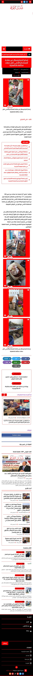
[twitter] (24, 2)
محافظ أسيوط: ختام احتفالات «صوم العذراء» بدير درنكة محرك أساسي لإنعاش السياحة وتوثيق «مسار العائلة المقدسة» (16, 172)
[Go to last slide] (5, 395)
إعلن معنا (27, 659)
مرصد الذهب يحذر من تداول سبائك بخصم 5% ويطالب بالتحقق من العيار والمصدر (12, 530)
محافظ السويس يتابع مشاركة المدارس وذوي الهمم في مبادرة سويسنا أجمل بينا (15, 165)
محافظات (17, 72)
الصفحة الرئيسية (25, 72)
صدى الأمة (28, 478)
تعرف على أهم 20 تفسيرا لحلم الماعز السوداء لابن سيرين (14, 555)
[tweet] (8, 106)
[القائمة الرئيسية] (4, 49)
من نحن (27, 655)
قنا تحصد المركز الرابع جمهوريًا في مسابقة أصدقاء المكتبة (16, 159)
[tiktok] (15, 674)
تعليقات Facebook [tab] (16, 435)
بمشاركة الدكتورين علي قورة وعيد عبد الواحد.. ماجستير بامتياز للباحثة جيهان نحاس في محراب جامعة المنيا (13, 605)
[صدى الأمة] (16, 7)
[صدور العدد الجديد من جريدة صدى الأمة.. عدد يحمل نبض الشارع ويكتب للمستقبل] (16, 463)
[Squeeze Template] (25, 670)
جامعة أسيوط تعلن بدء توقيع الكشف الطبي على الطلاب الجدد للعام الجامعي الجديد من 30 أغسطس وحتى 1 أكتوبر (17, 507)
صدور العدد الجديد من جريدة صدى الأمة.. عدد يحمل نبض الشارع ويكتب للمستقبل (17, 474)
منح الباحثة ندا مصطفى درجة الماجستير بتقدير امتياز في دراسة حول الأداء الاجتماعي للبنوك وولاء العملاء (13, 592)
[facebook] (27, 2)
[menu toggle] (30, 2)
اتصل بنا (27, 663)
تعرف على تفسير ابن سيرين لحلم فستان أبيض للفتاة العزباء (13, 567)
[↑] (16, 667)
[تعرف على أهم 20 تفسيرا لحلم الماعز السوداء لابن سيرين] (28, 554)
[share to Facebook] (11, 106)
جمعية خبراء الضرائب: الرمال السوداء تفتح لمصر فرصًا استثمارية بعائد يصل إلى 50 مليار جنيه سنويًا (13, 579)
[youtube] (22, 2)
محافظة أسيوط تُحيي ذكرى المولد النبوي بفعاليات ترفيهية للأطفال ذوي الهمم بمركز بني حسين (16, 153)
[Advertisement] (16, 28)
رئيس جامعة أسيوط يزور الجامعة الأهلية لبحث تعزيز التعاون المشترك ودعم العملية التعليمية (16, 179)
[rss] (10, 674)
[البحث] (3, 2)
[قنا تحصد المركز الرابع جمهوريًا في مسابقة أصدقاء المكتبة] (26, 540)
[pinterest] (13, 674)
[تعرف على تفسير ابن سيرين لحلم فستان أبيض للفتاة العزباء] (28, 566)
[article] (16, 376)
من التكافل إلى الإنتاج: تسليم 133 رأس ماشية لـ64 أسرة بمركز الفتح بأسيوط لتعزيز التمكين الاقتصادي (16, 147)
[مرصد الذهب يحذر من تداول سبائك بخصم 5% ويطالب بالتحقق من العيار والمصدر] (26, 530)
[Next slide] (3, 395)
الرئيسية (26, 49)
